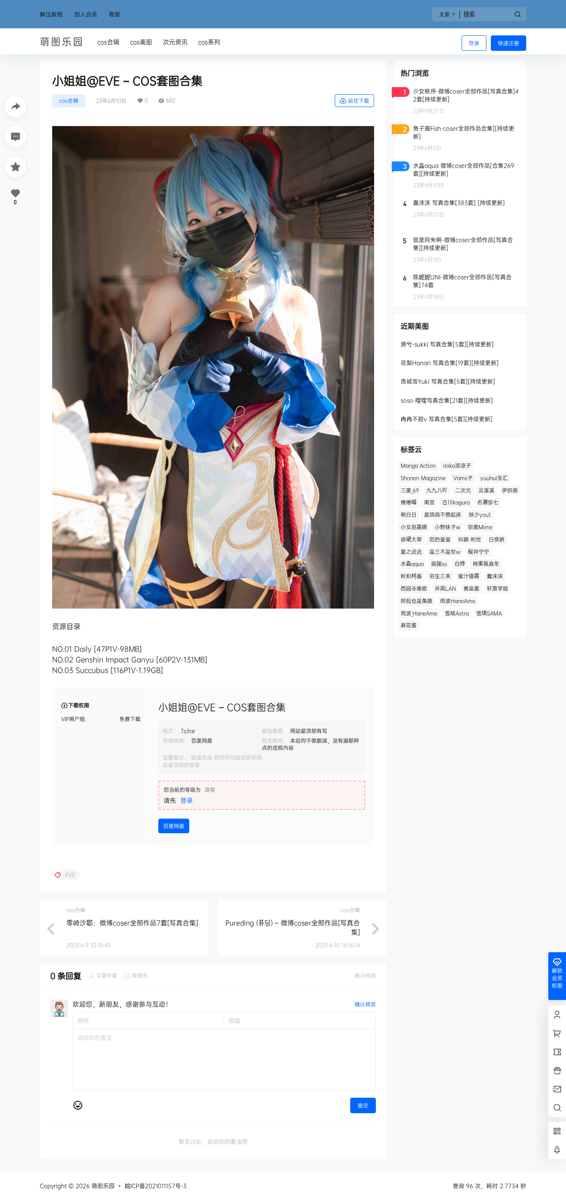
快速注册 (508, 43)
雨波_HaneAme (419, 613)
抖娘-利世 (469, 539)
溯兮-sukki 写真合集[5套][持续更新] (447, 344)
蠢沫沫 (495, 576)
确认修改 (365, 1004)
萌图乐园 (102, 1186)
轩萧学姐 (497, 588)
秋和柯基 (411, 576)
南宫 (429, 502)
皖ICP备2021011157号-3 (156, 1186)
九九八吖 (436, 490)
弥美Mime (480, 527)
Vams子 (463, 478)
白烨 (460, 563)
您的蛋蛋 (440, 539)
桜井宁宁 (478, 551)
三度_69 (410, 490)
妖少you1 (480, 514)
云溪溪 (486, 490)
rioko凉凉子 (457, 465)
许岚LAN (445, 588)
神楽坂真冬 (486, 563)
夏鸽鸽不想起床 (442, 514)
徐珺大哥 (411, 539)
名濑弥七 (487, 502)
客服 (114, 14)
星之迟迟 (411, 551)
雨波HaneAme (457, 601)
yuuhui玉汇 (494, 478)
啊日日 (409, 514)
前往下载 (358, 100)
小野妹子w (447, 527)
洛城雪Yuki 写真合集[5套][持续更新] (448, 381)
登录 (474, 43)
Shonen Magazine (423, 478)
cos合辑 (68, 100)
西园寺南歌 (414, 588)
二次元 (463, 490)
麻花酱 (409, 625)
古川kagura (456, 502)
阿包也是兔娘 (416, 601)
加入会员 (85, 14)
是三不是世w (444, 551)
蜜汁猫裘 (468, 576)
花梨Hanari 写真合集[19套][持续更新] (450, 363)
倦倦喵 (409, 502)
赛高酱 (471, 588)
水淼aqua (412, 563)
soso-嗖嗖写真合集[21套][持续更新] (447, 400)
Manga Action (418, 465)
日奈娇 (497, 539)
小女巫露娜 (414, 527)
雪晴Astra (457, 613)
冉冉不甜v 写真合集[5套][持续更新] (447, 419)
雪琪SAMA (489, 613)
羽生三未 (440, 576)
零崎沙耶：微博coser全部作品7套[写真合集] (132, 922)
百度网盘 (173, 826)
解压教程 (51, 14)
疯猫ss (439, 563)
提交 (363, 1105)
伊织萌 (510, 490)
